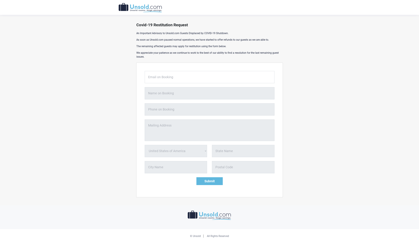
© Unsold (195, 236)
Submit (209, 181)
